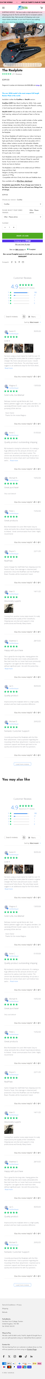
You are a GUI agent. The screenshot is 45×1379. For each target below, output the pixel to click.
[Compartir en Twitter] (15, 262)
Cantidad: (5, 223)
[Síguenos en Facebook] (3, 1356)
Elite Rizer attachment (24, 181)
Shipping (5, 1308)
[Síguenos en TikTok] (25, 1356)
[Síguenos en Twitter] (9, 1356)
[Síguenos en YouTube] (20, 1356)
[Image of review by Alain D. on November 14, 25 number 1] (8, 608)
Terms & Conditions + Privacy (12, 1305)
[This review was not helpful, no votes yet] (38, 376)
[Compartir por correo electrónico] (23, 262)
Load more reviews (22, 764)
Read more (9, 368)
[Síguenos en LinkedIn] (31, 1356)
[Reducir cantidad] (5, 227)
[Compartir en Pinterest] (19, 262)
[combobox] (32, 322)
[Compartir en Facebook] (12, 262)
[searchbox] (13, 316)
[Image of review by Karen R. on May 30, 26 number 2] (18, 348)
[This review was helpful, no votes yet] (34, 376)
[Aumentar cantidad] (13, 227)
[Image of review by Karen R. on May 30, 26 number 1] (8, 348)
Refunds (4, 1312)
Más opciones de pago (22, 244)
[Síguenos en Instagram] (14, 1356)
